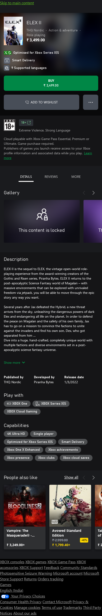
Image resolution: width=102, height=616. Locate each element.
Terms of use (52, 607)
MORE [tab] (76, 176)
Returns (30, 578)
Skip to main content (17, 2)
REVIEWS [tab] (51, 176)
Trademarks (72, 607)
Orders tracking (50, 578)
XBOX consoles (12, 561)
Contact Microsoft (57, 601)
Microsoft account (68, 573)
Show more (12, 362)
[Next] (93, 192)
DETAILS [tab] (26, 176)
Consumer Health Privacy (21, 601)
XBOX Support (31, 567)
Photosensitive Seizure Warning (26, 573)
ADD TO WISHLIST (44, 102)
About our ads (25, 613)
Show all (71, 477)
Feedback (51, 567)
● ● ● (90, 102)
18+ (23, 122)
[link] (25, 517)
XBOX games (35, 561)
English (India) (11, 590)
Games (5, 584)
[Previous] (84, 192)
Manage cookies (27, 607)
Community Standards (78, 567)
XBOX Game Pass (61, 561)
